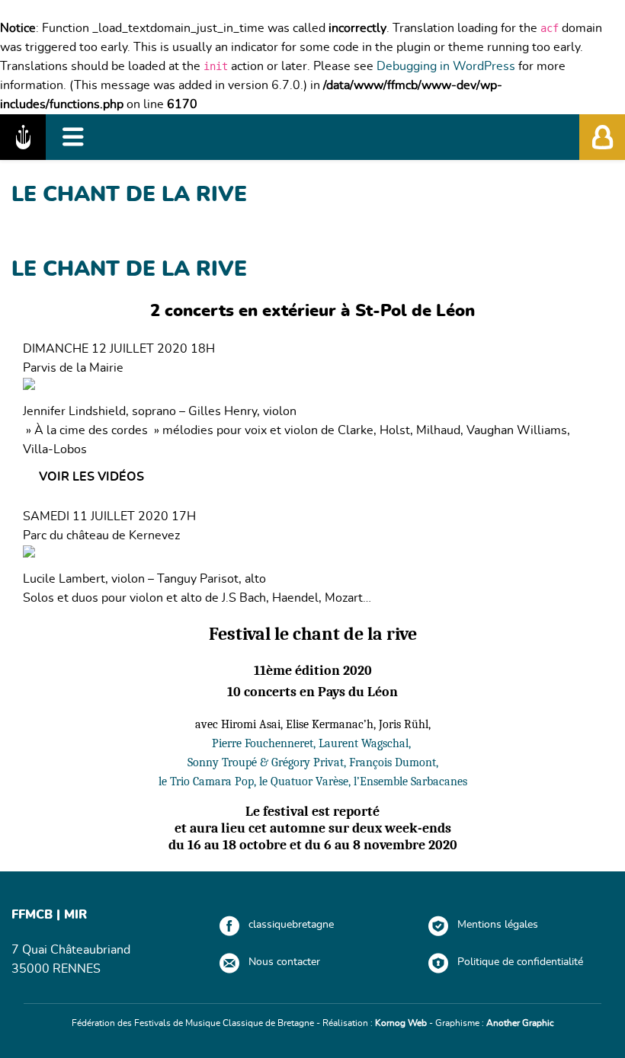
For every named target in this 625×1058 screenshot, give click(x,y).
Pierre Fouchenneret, (265, 743)
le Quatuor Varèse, (306, 781)
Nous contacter (284, 962)
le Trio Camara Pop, (209, 781)
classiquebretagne (291, 924)
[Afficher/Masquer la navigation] (73, 137)
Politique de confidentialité (520, 962)
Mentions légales (497, 924)
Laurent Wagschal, (366, 743)
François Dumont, (393, 762)
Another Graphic (520, 1023)
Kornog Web (401, 1023)
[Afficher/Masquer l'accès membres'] (602, 137)
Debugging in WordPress (446, 66)
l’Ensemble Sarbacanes (410, 781)
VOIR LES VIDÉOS (91, 477)
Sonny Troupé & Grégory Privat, (268, 762)
